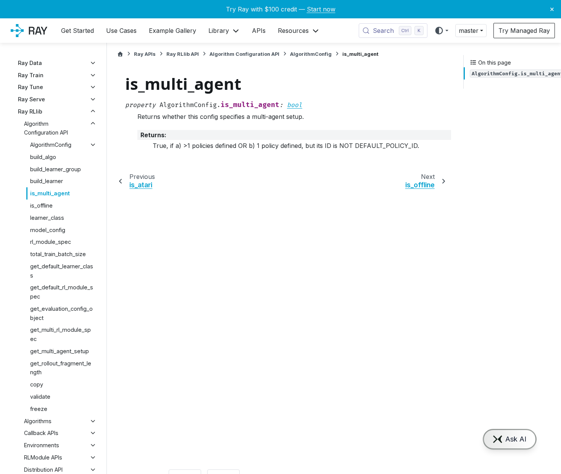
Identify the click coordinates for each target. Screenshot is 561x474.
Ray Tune (30, 87)
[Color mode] (441, 30)
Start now (321, 9)
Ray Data (30, 63)
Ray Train (31, 75)
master (469, 30)
